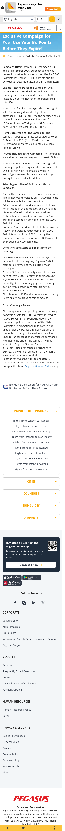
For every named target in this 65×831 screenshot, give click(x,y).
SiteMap (7, 772)
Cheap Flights (14, 56)
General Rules (11, 742)
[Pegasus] (15, 28)
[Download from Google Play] (31, 577)
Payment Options (13, 689)
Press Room (9, 633)
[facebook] (17, 602)
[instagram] (27, 602)
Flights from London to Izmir (31, 426)
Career (6, 715)
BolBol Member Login (46, 28)
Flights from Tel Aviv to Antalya (31, 458)
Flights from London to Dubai (31, 469)
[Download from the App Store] (12, 577)
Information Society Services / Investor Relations (30, 639)
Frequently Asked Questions (19, 671)
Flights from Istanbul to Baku (31, 464)
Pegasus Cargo (11, 645)
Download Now (29, 564)
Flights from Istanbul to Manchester (31, 437)
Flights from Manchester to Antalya (31, 431)
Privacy (7, 748)
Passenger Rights (13, 760)
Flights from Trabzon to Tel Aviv (31, 442)
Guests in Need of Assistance (19, 683)
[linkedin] (36, 602)
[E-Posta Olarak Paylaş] (39, 828)
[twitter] (45, 602)
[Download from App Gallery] (12, 583)
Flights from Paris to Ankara (31, 453)
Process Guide (11, 766)
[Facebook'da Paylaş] (7, 828)
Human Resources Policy (17, 709)
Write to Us (9, 665)
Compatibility (10, 754)
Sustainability (10, 620)
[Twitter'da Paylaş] (23, 828)
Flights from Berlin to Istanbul (31, 447)
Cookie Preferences (14, 735)
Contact (7, 677)
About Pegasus (11, 626)
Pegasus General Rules (38, 366)
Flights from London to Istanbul (31, 420)
